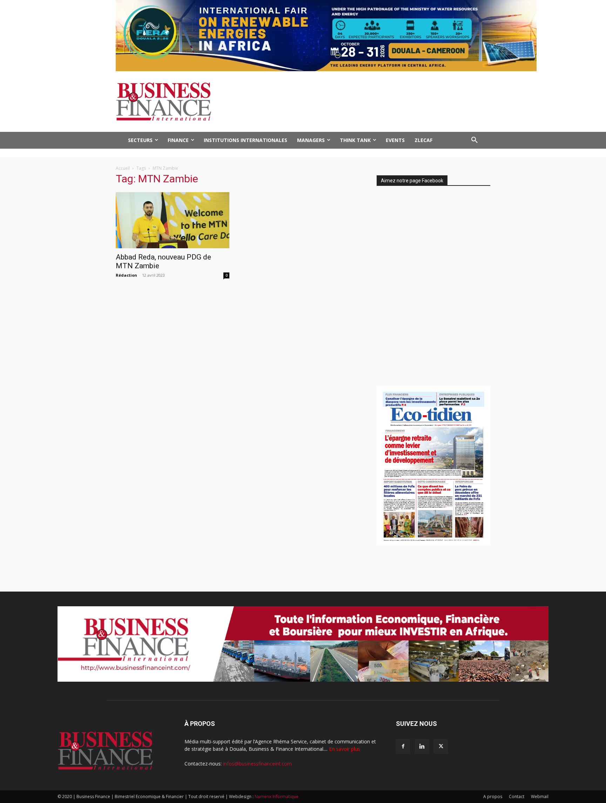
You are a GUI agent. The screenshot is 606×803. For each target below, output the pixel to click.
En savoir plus (344, 748)
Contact (516, 796)
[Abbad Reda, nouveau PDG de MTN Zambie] (172, 220)
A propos (492, 796)
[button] (474, 140)
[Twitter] (441, 747)
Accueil (123, 168)
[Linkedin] (422, 747)
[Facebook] (403, 747)
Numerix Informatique (276, 796)
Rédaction (126, 275)
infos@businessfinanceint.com (257, 763)
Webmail (539, 796)
